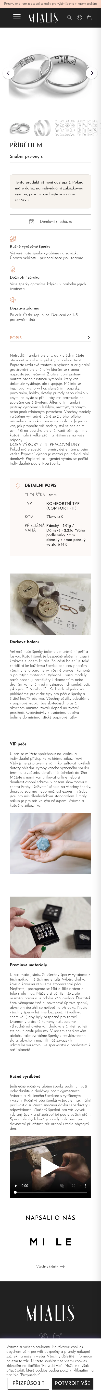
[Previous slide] (8, 73)
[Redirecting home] (43, 17)
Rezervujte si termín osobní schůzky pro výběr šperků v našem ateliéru (50, 3)
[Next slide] (92, 73)
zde (26, 1361)
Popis (16, 338)
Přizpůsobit (29, 1383)
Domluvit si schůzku (56, 222)
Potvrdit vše (72, 1383)
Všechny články (47, 1267)
